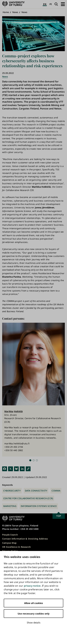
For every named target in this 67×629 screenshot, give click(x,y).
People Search (10, 534)
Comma (56, 490)
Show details (33, 622)
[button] (63, 4)
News (15, 12)
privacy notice (32, 585)
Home (6, 12)
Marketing (9, 506)
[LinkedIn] (22, 468)
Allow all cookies (33, 603)
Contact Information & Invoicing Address (25, 538)
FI (51, 4)
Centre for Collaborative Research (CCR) (28, 498)
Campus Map (9, 542)
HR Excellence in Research (16, 546)
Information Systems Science (39, 506)
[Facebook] (4, 468)
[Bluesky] (16, 468)
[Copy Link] (28, 468)
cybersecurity (12, 490)
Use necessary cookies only (34, 613)
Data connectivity (36, 490)
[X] (10, 468)
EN (44, 4)
